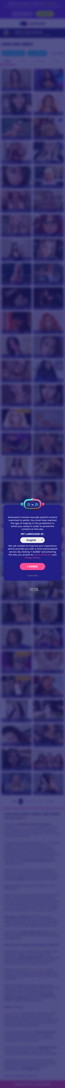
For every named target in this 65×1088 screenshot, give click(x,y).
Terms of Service (43, 554)
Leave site (33, 575)
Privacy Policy (32, 557)
